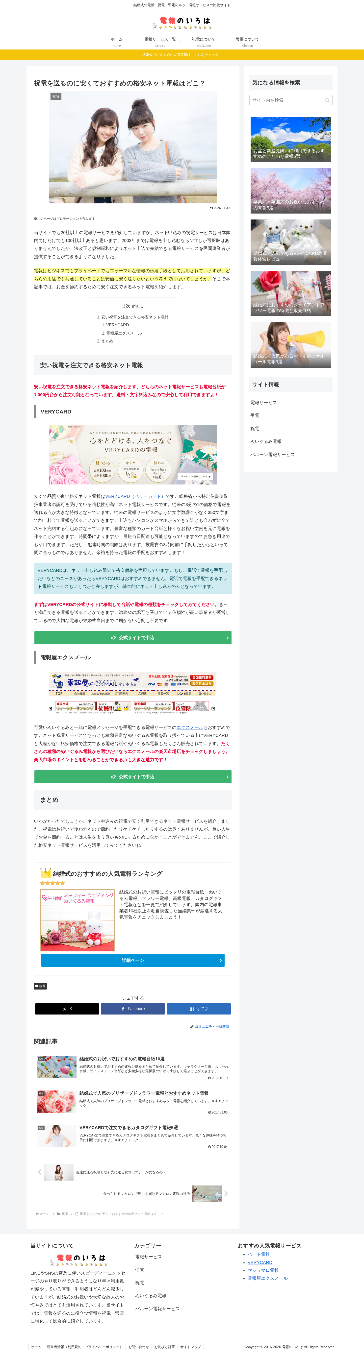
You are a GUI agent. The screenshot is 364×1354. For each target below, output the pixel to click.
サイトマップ (190, 1347)
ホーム (36, 1347)
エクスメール (190, 727)
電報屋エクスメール (124, 333)
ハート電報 (259, 1254)
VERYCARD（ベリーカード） (135, 496)
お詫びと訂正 (164, 1347)
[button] (327, 100)
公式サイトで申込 (137, 637)
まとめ (107, 341)
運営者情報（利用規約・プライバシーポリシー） (85, 1347)
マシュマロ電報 (263, 1270)
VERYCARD (117, 325)
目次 (125, 305)
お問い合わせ (138, 1347)
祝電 (42, 986)
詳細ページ (133, 960)
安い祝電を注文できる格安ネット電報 (135, 317)
